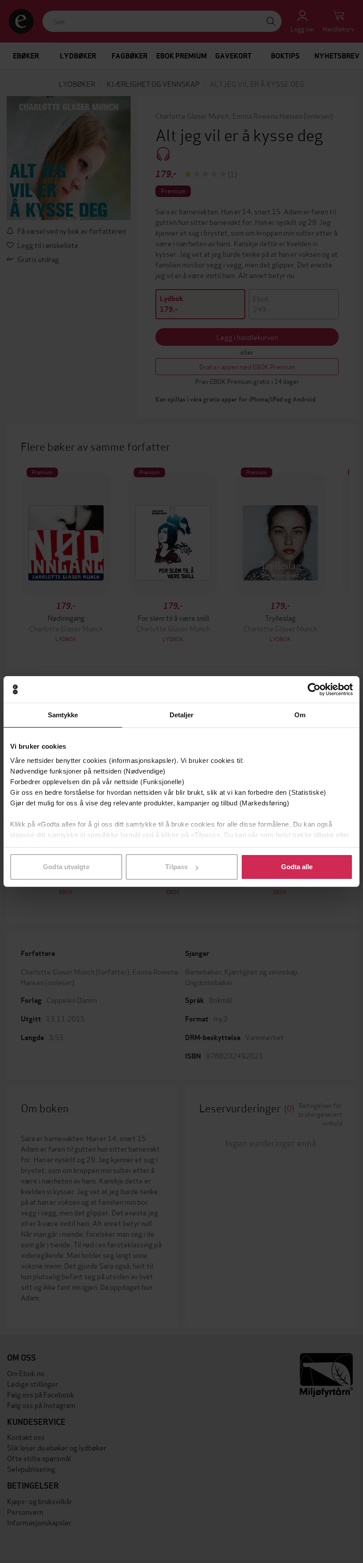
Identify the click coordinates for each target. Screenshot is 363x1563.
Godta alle (297, 866)
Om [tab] (299, 715)
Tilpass (176, 866)
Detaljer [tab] (182, 715)
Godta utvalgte (66, 866)
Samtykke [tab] (63, 715)
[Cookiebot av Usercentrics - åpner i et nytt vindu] (314, 689)
